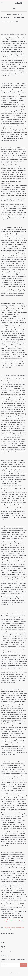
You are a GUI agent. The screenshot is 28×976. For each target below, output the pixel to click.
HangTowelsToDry (19, 927)
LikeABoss (3, 929)
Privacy (3, 948)
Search (3, 946)
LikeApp (8, 929)
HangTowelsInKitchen (10, 927)
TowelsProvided (14, 929)
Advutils (19, 3)
